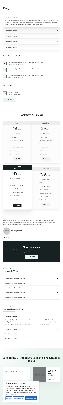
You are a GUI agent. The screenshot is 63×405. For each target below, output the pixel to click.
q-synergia (17, 371)
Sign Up (17, 159)
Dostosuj (8, 398)
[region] (21, 391)
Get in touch (9, 99)
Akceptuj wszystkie (31, 398)
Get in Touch (31, 256)
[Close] (38, 382)
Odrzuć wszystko (18, 398)
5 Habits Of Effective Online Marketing (52, 372)
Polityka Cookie (14, 394)
